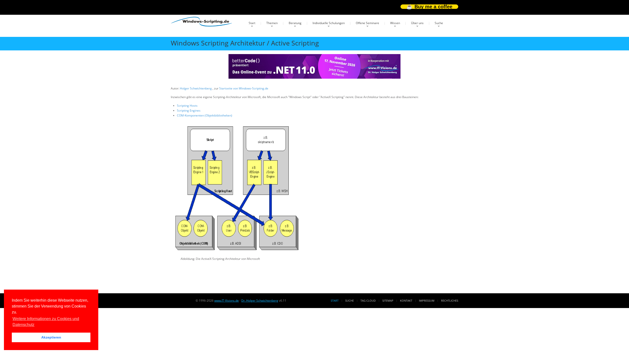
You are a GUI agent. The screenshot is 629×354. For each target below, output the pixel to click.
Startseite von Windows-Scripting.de (243, 88)
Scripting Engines (188, 110)
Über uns (417, 23)
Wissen (395, 23)
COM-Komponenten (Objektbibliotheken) (204, 115)
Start (252, 23)
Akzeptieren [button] (51, 337)
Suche (439, 23)
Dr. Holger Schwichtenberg (259, 300)
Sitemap (387, 300)
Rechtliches (449, 300)
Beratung (295, 23)
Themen (272, 23)
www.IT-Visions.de (226, 300)
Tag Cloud (368, 300)
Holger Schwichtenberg (196, 88)
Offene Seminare (367, 23)
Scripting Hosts (187, 105)
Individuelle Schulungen (329, 23)
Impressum (426, 300)
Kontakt (406, 300)
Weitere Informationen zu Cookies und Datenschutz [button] (46, 322)
